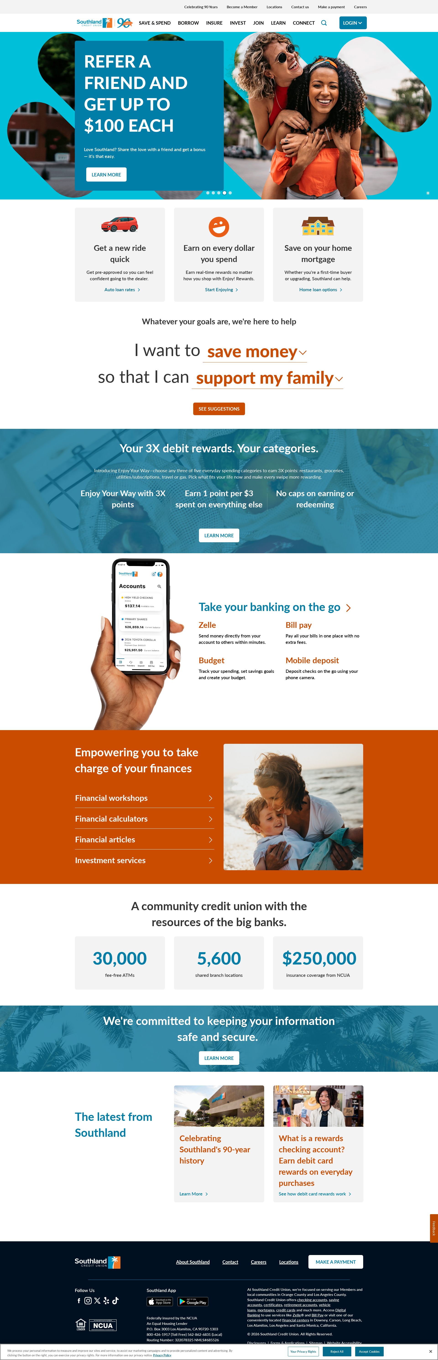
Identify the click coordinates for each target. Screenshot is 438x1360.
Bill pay (299, 624)
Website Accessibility (344, 1342)
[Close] (431, 1351)
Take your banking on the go (271, 606)
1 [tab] (208, 193)
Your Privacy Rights (303, 1351)
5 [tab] (231, 194)
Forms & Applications (288, 1342)
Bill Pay (317, 1315)
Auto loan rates (119, 289)
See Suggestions (219, 409)
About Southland (193, 1262)
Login (350, 23)
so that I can (143, 376)
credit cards (285, 1310)
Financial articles (105, 839)
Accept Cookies (369, 1351)
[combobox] (255, 350)
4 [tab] (225, 193)
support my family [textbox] (265, 377)
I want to (167, 349)
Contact (230, 1262)
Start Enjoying (219, 289)
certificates (273, 1304)
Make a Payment (336, 1262)
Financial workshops (111, 797)
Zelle (207, 624)
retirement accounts (300, 1304)
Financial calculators (111, 818)
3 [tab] (219, 193)
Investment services (110, 859)
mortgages (266, 1310)
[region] (219, 1352)
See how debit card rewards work (312, 1193)
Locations (288, 1262)
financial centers (295, 1320)
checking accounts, (312, 1299)
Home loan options (318, 289)
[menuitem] (154, 22)
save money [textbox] (252, 350)
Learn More (219, 535)
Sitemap (315, 1342)
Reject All (337, 1351)
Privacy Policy (162, 1355)
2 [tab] (214, 193)
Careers (258, 1262)
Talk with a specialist (119, 156)
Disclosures (256, 1342)
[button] (323, 23)
